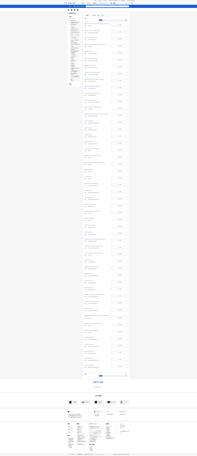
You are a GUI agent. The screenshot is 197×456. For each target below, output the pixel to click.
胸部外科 (70, 445)
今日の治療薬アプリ (93, 438)
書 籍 (83, 3)
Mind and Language (88, 127)
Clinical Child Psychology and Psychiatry (92, 86)
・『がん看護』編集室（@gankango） (75, 417)
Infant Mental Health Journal (89, 65)
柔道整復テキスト (80, 439)
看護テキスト (79, 432)
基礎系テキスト (80, 426)
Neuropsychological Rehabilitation (91, 183)
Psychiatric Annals (88, 259)
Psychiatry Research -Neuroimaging (91, 330)
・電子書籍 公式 (122, 414)
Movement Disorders (88, 141)
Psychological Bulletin (88, 344)
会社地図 (108, 433)
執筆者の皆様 (110, 0)
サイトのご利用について (72, 454)
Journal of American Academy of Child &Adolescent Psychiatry (96, 23)
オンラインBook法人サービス (95, 433)
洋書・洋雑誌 (112, 3)
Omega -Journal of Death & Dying (90, 37)
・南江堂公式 (96, 414)
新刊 (69, 426)
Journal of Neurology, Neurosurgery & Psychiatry (94, 79)
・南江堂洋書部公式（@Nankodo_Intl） (75, 415)
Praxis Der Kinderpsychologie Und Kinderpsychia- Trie (95, 239)
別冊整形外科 (70, 444)
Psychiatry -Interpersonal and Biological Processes (94, 294)
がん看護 (70, 447)
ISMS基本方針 (109, 436)
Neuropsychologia (88, 176)
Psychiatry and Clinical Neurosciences (91, 301)
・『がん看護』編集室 (109, 414)
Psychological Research (89, 358)
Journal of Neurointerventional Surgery (92, 93)
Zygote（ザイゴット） (94, 435)
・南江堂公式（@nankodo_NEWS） (74, 414)
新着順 (98, 15)
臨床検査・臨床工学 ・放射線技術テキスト (81, 437)
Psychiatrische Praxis (88, 287)
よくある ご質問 (100, 402)
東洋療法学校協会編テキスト (81, 442)
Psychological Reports (88, 351)
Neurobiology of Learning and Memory (91, 148)
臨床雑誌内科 (70, 438)
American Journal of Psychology (90, 58)
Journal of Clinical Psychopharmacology (92, 30)
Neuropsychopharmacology (89, 204)
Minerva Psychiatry (88, 134)
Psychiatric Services (88, 51)
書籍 (69, 423)
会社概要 (74, 402)
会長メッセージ (109, 426)
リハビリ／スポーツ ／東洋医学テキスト (81, 434)
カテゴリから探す (70, 429)
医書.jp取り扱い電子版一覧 (95, 426)
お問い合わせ (100, 0)
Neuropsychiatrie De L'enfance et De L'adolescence (94, 162)
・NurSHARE (96, 415)
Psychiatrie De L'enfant (88, 280)
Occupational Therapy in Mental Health (91, 72)
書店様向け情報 (123, 0)
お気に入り (122, 427)
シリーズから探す (70, 432)
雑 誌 (88, 3)
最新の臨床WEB (93, 441)
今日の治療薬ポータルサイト (124, 432)
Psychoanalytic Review (88, 337)
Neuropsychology (87, 190)
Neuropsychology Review (89, 197)
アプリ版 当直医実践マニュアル (95, 436)
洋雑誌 (83, 6)
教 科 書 (94, 3)
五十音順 (102, 15)
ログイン (121, 424)
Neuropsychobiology (88, 169)
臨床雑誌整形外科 (70, 442)
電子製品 (91, 450)
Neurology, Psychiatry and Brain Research (92, 155)
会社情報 (128, 0)
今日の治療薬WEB (93, 439)
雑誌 (69, 435)
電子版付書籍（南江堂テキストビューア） (96, 429)
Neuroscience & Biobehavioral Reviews (92, 211)
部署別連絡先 (108, 432)
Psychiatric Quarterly (88, 273)
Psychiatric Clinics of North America (91, 266)
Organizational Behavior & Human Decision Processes (95, 44)
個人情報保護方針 (80, 454)
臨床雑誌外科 (70, 439)
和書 (76, 6)
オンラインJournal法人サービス (95, 432)
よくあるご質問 (105, 0)
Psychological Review (88, 365)
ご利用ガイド (95, 0)
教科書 (78, 423)
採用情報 (132, 0)
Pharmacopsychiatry (88, 232)
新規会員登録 (122, 425)
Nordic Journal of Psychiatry (90, 225)
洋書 (79, 6)
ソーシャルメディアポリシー (99, 454)
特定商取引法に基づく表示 (89, 454)
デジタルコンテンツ (103, 3)
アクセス (125, 402)
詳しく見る (119, 31)
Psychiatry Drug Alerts (88, 308)
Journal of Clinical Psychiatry (90, 100)
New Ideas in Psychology (89, 218)
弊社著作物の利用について (116, 0)
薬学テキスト (79, 429)
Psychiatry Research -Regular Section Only (92, 323)
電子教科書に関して (81, 444)
